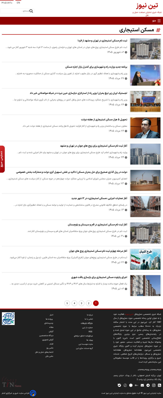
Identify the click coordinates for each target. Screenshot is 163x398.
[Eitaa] (136, 385)
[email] (142, 385)
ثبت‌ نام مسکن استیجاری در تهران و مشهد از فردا (102, 41)
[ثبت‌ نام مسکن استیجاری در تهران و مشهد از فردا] (145, 49)
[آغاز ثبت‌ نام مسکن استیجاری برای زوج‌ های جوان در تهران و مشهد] (145, 154)
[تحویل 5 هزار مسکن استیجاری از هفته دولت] (145, 127)
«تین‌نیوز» (129, 314)
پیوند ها (89, 340)
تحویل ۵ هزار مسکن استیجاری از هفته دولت (104, 120)
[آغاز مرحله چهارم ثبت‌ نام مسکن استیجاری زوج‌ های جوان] (145, 259)
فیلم (51, 343)
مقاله (51, 327)
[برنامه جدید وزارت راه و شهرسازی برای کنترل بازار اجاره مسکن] (145, 75)
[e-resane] (8, 318)
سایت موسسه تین (86, 344)
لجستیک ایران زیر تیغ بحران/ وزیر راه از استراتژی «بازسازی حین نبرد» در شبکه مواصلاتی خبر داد (78, 93)
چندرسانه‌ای (48, 323)
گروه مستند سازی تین (84, 348)
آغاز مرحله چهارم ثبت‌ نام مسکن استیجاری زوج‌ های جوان (98, 251)
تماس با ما (89, 319)
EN (18, 3)
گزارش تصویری (47, 339)
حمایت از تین (87, 327)
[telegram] (148, 385)
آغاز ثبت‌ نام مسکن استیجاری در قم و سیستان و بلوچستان (97, 225)
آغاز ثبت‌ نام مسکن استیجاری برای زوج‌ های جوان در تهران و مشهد (93, 146)
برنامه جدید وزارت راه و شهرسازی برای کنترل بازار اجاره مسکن (96, 67)
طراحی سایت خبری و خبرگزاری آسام (16, 393)
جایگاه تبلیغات (87, 323)
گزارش (51, 331)
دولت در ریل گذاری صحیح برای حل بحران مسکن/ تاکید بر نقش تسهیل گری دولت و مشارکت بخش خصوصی (71, 172)
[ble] (119, 385)
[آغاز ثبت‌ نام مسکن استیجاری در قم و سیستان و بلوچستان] (145, 232)
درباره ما (90, 314)
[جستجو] (31, 11)
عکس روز (49, 348)
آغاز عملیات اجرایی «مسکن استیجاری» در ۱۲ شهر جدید (99, 198)
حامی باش (49, 356)
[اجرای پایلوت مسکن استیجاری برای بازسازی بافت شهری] (145, 285)
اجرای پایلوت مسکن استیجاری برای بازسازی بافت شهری (99, 277)
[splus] (125, 385)
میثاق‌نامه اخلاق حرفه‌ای (83, 336)
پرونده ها (49, 319)
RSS (91, 331)
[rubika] (130, 385)
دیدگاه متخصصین (46, 335)
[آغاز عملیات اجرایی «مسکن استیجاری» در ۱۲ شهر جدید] (145, 206)
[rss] (159, 385)
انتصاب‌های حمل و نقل (44, 352)
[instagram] (153, 385)
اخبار (51, 314)
